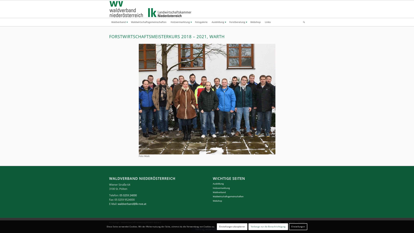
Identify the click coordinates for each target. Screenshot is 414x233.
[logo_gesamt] (151, 9)
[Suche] (303, 22)
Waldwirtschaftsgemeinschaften (228, 196)
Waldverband (219, 192)
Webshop (217, 200)
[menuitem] (119, 22)
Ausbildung (218, 183)
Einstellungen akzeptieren (232, 226)
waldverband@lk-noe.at (132, 204)
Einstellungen (298, 226)
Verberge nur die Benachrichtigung (268, 226)
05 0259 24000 (128, 195)
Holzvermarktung (221, 188)
